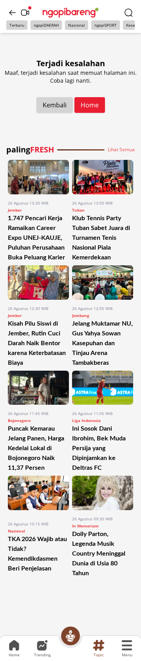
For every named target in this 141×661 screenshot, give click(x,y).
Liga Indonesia (86, 420)
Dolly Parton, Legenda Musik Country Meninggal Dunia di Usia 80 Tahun (98, 553)
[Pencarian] (128, 12)
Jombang (80, 315)
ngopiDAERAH (46, 25)
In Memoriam (85, 526)
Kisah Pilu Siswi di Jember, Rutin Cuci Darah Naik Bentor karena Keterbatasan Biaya (37, 343)
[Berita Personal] (70, 636)
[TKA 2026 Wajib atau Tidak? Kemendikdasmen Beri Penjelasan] (38, 495)
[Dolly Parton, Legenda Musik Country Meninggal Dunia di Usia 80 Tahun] (102, 493)
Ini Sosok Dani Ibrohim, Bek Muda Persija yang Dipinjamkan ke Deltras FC (99, 448)
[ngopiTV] (25, 12)
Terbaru (16, 25)
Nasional (76, 25)
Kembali (55, 105)
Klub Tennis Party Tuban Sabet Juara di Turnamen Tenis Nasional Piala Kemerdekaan (101, 238)
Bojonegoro (19, 420)
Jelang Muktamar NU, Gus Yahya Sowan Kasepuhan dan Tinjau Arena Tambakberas (102, 343)
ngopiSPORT (105, 25)
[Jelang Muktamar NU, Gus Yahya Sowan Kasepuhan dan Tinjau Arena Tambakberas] (102, 282)
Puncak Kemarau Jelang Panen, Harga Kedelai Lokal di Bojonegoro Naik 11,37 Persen (36, 448)
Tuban (78, 210)
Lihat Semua (121, 150)
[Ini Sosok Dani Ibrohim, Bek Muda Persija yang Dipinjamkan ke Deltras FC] (102, 388)
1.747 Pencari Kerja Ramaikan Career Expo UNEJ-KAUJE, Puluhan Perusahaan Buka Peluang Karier (36, 238)
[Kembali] (12, 12)
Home (90, 105)
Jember (15, 210)
